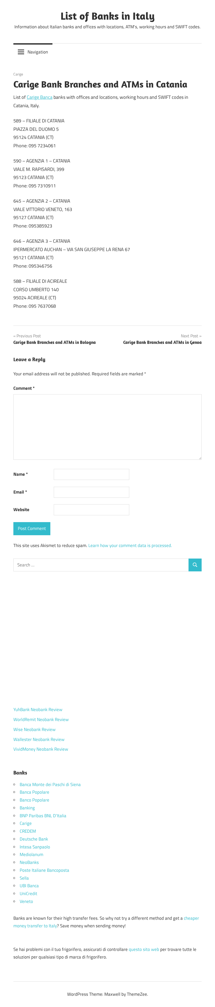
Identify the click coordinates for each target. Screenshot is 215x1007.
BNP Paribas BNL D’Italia (43, 815)
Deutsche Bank (34, 839)
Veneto (26, 901)
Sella (24, 878)
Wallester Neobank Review (38, 739)
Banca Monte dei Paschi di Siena (50, 784)
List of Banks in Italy (108, 15)
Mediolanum (31, 854)
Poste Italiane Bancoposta (44, 870)
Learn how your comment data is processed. (130, 545)
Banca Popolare (34, 792)
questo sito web (144, 949)
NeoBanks (29, 862)
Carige (18, 74)
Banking (27, 807)
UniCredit (28, 893)
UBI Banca (29, 885)
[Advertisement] (107, 639)
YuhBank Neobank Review (37, 709)
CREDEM (28, 831)
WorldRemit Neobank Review (41, 719)
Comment (24, 388)
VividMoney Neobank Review (40, 749)
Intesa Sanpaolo (35, 846)
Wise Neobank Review (34, 729)
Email (20, 492)
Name (20, 474)
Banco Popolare (34, 800)
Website (21, 509)
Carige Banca (39, 97)
